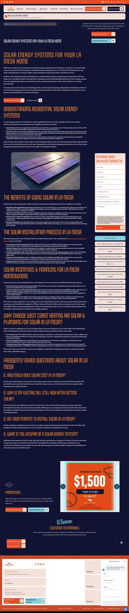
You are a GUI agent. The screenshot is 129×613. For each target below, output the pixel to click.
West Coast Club (76, 9)
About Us (54, 9)
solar (12, 24)
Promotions (64, 9)
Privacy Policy (115, 222)
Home (6, 24)
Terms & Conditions (98, 608)
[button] (20, 8)
